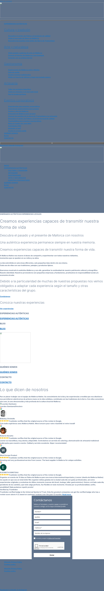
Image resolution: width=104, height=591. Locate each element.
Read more (66, 494)
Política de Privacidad (54, 538)
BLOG (6, 136)
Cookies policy (10, 564)
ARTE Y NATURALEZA (17, 178)
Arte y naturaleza (16, 47)
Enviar (52, 555)
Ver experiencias (7, 309)
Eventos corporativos (19, 100)
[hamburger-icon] (52, 20)
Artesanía (11, 83)
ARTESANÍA (13, 173)
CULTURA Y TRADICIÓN (17, 170)
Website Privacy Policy (13, 562)
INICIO (6, 166)
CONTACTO (9, 138)
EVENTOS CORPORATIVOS (19, 180)
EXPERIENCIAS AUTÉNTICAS (15, 24)
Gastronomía (13, 64)
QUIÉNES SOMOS (11, 133)
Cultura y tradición (17, 30)
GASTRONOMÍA (14, 175)
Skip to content (6, 1)
